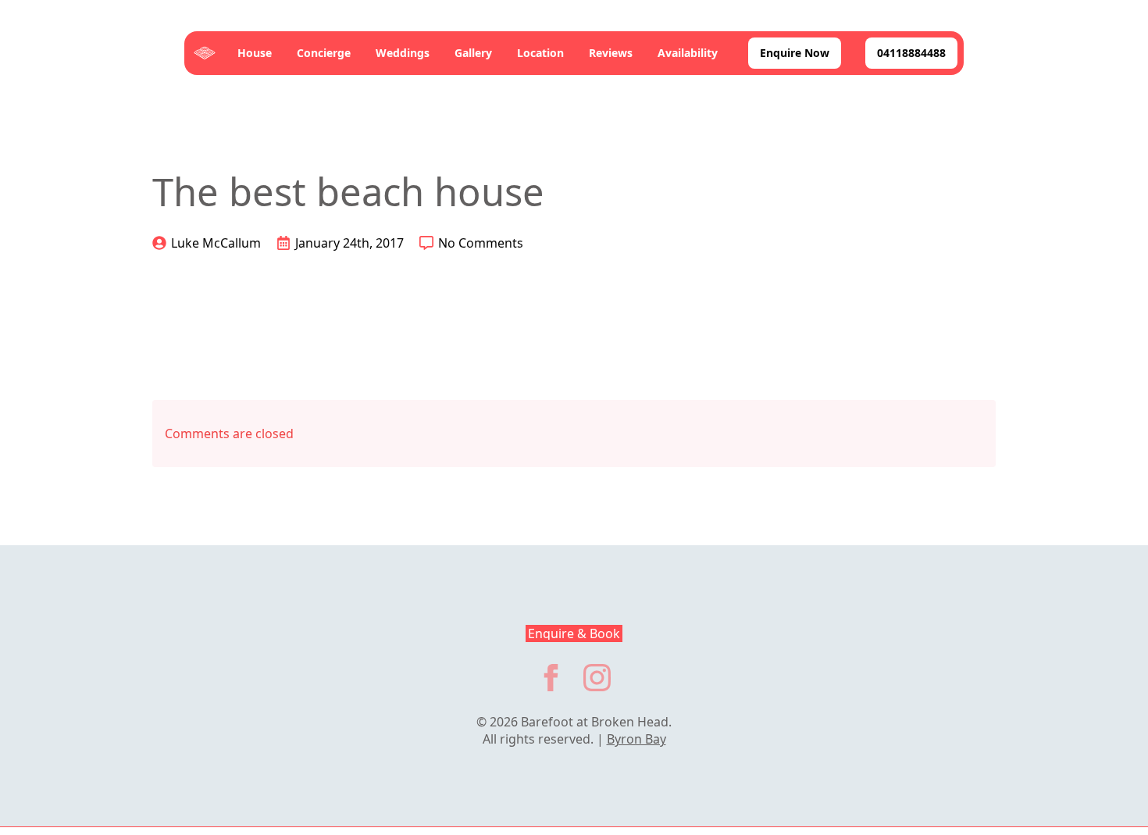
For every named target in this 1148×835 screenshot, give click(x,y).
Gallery (473, 52)
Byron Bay (636, 739)
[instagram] (597, 678)
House (254, 52)
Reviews (611, 52)
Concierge (324, 52)
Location (540, 52)
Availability (688, 52)
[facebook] (551, 678)
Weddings (403, 52)
